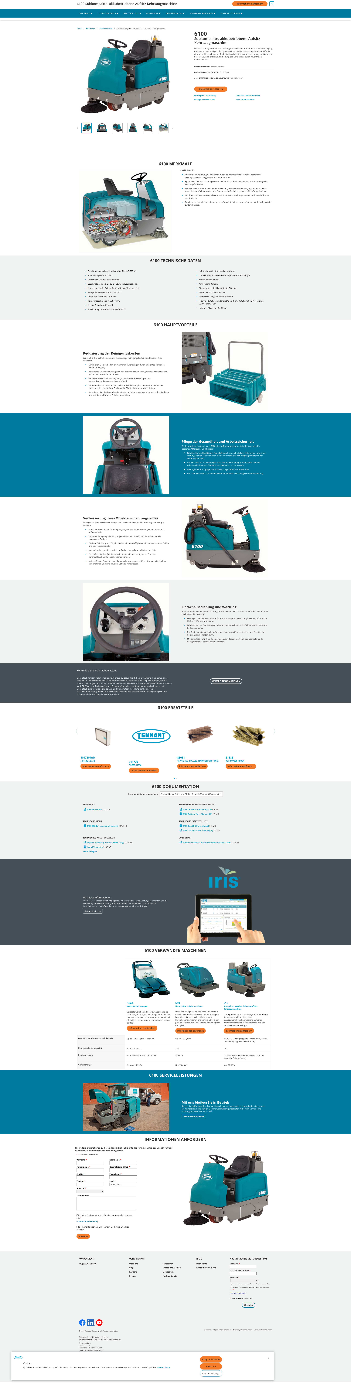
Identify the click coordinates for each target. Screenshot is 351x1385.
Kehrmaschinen (106, 29)
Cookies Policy (163, 1367)
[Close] (268, 1358)
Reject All (211, 1366)
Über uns (133, 1263)
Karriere (133, 1271)
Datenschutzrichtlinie (87, 1221)
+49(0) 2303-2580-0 (87, 1263)
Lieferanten (168, 1271)
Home (79, 29)
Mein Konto (201, 1263)
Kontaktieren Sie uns (206, 1267)
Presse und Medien (172, 1267)
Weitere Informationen (193, 1116)
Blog (131, 1267)
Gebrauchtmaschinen (245, 99)
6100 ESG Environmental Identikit (102, 826)
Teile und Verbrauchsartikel (248, 95)
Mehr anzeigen (90, 851)
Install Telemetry (95, 847)
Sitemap (207, 1330)
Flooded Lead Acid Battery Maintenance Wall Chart (207, 842)
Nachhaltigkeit (170, 1276)
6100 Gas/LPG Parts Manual (196, 826)
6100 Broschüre (94, 809)
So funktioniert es (93, 911)
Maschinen (90, 29)
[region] (142, 1366)
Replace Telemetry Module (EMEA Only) (105, 842)
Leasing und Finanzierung (205, 95)
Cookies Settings (211, 1373)
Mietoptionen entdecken (204, 99)
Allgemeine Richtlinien (222, 1330)
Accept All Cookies (211, 1359)
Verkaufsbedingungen (263, 1330)
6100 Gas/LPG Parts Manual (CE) (198, 830)
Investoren (168, 1263)
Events (132, 1276)
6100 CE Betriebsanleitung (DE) (197, 809)
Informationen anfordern (211, 89)
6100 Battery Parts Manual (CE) (197, 814)
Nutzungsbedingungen (243, 1330)
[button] (18, 1358)
